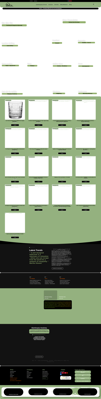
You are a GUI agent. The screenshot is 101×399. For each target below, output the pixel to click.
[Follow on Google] (60, 374)
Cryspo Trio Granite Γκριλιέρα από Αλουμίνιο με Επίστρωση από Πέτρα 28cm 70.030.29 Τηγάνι (39, 338)
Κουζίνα (50, 4)
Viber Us (44, 378)
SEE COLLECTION (39, 356)
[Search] (94, 4)
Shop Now (46, 298)
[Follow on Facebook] (60, 372)
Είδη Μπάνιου (64, 4)
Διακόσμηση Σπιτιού (41, 4)
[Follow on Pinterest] (64, 372)
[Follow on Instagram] (62, 372)
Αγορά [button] (15, 125)
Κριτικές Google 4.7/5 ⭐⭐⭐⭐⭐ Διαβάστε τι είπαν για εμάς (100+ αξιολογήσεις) (65, 377)
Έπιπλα (56, 4)
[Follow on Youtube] (67, 372)
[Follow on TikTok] (65, 372)
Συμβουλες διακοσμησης (57, 268)
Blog (70, 4)
